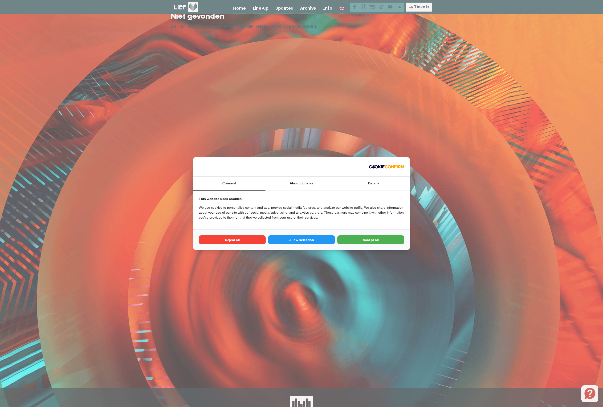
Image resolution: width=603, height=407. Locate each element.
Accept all (371, 240)
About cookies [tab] (301, 183)
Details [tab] (373, 183)
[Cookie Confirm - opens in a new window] (386, 166)
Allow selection (301, 240)
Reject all (232, 240)
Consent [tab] (229, 183)
